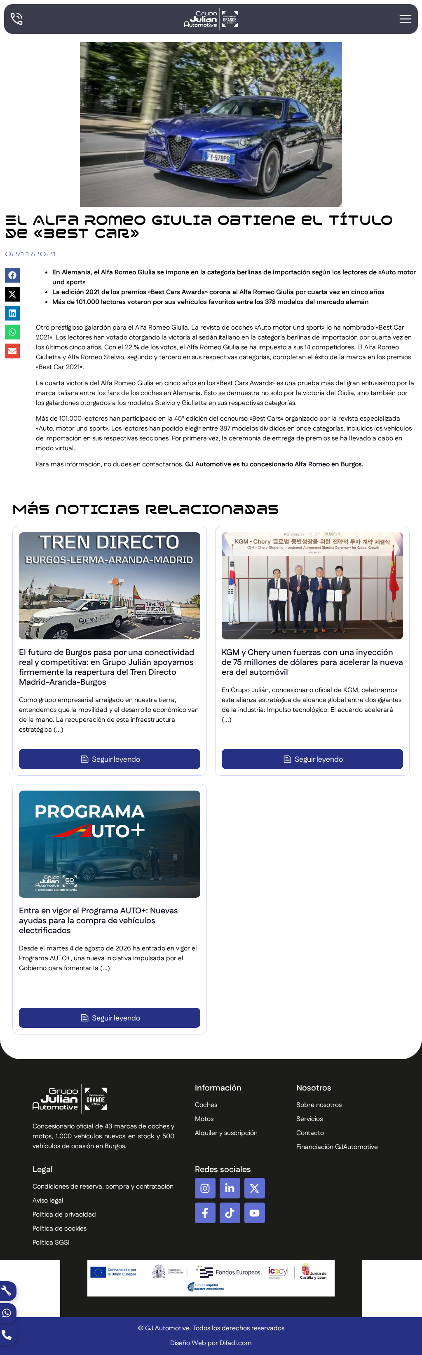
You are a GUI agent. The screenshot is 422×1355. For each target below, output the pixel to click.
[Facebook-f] (205, 1213)
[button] (12, 275)
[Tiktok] (230, 1213)
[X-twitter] (254, 1188)
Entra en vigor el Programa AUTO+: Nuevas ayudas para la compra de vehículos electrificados (98, 920)
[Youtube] (254, 1213)
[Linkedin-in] (230, 1188)
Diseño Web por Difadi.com (211, 1343)
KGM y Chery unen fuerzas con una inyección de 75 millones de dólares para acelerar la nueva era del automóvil (312, 662)
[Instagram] (205, 1188)
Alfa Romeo (312, 464)
